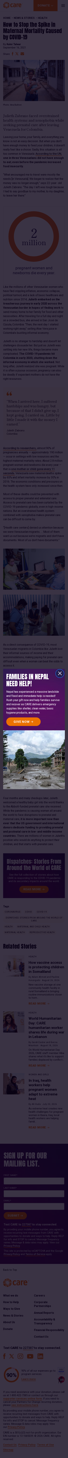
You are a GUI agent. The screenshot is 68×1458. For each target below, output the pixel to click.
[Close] (60, 674)
